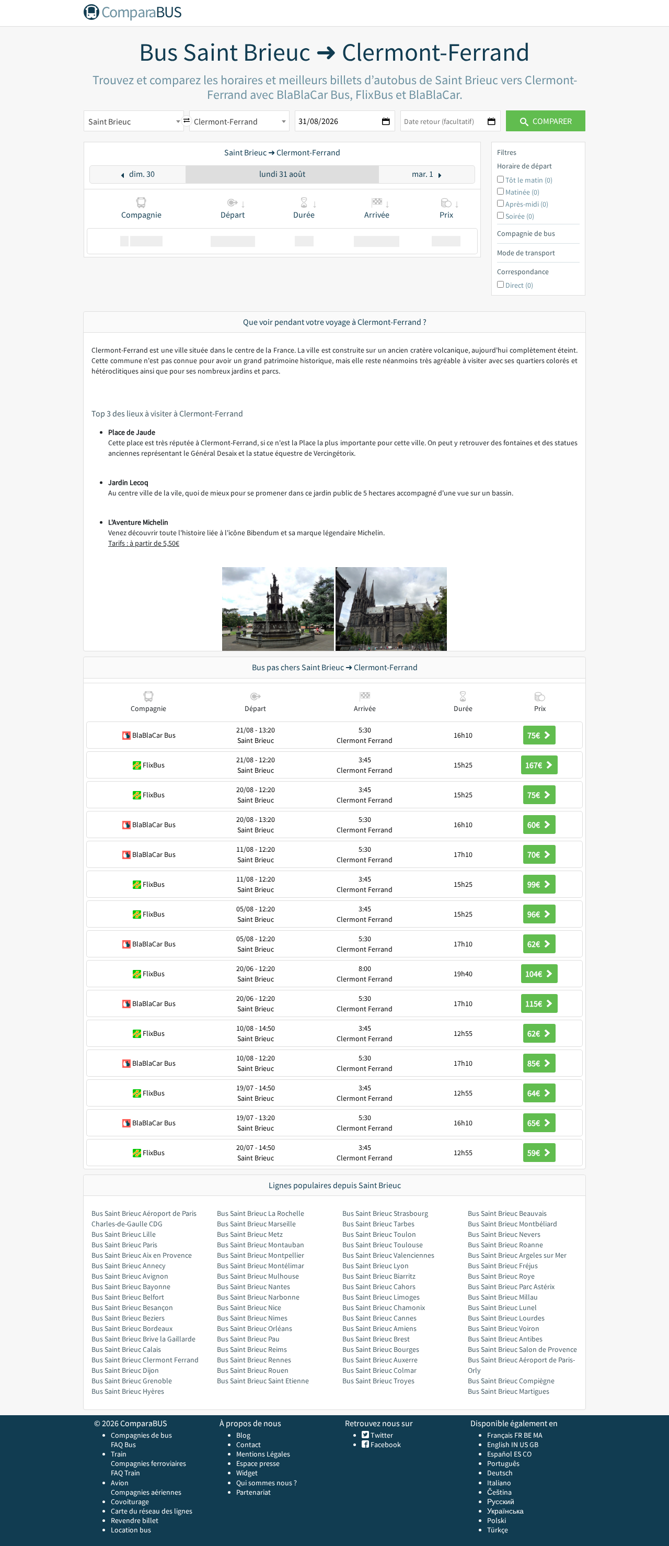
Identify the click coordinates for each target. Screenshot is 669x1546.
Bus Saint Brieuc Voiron (503, 1328)
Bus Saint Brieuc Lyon (375, 1265)
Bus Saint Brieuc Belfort (127, 1297)
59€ (534, 1152)
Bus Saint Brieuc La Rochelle (260, 1213)
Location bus (131, 1529)
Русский (500, 1501)
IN (514, 1444)
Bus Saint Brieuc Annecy (128, 1265)
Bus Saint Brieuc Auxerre (380, 1359)
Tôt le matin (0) (528, 180)
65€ (534, 1123)
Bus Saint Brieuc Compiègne (511, 1380)
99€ (534, 884)
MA (538, 1435)
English (498, 1444)
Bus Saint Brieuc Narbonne (258, 1297)
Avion (120, 1482)
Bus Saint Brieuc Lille (123, 1234)
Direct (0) (519, 285)
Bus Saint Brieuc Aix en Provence (141, 1255)
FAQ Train (125, 1472)
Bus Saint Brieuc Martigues (508, 1391)
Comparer (551, 121)
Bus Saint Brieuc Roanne (505, 1244)
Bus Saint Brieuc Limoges (381, 1297)
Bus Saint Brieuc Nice (249, 1307)
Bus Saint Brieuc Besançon (132, 1307)
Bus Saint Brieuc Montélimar (260, 1265)
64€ (534, 1093)
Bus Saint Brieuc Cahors (379, 1286)
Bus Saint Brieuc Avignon (129, 1276)
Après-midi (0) (526, 204)
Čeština (499, 1492)
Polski (496, 1520)
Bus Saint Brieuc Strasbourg (385, 1213)
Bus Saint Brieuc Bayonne (130, 1286)
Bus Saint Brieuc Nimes (252, 1318)
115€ (534, 1003)
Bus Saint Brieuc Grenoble (131, 1380)
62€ (534, 944)
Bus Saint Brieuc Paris (124, 1244)
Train (118, 1454)
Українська (505, 1511)
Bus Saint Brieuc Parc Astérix (511, 1286)
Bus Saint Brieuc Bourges (380, 1349)
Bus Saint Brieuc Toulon (379, 1234)
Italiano (499, 1482)
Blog (243, 1435)
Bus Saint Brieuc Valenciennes (388, 1255)
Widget (247, 1472)
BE (528, 1435)
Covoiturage (130, 1501)
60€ (534, 824)
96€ (534, 914)
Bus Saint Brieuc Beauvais (507, 1213)
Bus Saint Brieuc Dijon (125, 1370)
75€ (534, 735)
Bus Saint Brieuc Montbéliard (512, 1223)
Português (503, 1463)
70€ (534, 854)
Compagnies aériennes (146, 1492)
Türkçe (497, 1529)
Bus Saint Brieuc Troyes (378, 1380)
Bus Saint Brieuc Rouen (253, 1370)
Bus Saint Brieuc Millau (503, 1297)
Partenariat (253, 1492)
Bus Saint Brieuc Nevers (504, 1234)
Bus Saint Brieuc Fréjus (503, 1265)
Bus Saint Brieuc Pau (248, 1339)
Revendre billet (134, 1520)
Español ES (505, 1454)
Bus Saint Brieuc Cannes (379, 1318)
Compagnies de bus (141, 1435)
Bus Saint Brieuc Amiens (379, 1328)
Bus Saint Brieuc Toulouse (382, 1244)
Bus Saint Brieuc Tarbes (378, 1223)
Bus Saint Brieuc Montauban (260, 1244)
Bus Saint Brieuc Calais (126, 1349)
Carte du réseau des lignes (151, 1511)
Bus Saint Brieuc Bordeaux (131, 1328)
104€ (534, 973)
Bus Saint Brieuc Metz (250, 1234)
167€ (534, 765)
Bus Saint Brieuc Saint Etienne (263, 1380)
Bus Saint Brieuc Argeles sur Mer (517, 1255)
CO (527, 1454)
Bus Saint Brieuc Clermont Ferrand (145, 1359)
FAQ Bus (123, 1444)
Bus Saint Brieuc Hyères (127, 1391)
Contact (248, 1444)
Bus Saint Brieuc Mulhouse (258, 1276)
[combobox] (134, 120)
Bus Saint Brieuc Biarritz (379, 1276)
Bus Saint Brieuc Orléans (254, 1328)
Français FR (504, 1435)
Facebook (385, 1444)
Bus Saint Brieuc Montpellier (260, 1255)
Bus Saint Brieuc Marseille (256, 1223)
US (524, 1444)
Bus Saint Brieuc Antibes (505, 1339)
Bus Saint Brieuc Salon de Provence (522, 1349)
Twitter (381, 1435)
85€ (534, 1063)
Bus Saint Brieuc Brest (376, 1339)
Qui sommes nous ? (266, 1482)
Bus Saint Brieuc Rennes (254, 1359)
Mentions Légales (263, 1454)
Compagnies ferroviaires (148, 1463)
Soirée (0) (519, 216)
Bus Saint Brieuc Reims (252, 1349)
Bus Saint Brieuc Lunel (502, 1307)
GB (533, 1444)
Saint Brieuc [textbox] (109, 121)
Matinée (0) (522, 192)
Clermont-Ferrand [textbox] (226, 121)
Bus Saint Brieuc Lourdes (506, 1318)
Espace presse (258, 1463)
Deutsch (500, 1472)
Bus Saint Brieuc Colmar (379, 1370)
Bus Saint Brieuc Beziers (128, 1318)
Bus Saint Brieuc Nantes (253, 1286)
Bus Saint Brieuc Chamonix (383, 1307)
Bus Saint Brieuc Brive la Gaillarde (143, 1339)
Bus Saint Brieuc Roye (501, 1276)
